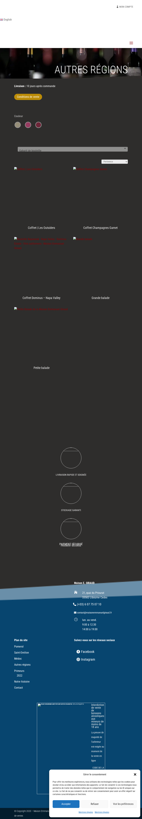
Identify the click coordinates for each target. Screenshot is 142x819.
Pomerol (19, 646)
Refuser (95, 804)
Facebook (87, 652)
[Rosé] (28, 124)
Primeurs (19, 671)
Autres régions (22, 664)
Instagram (88, 659)
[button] (135, 774)
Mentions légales (86, 812)
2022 (19, 675)
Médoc (18, 658)
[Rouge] (38, 124)
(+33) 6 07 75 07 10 (89, 604)
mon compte (126, 6)
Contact (18, 687)
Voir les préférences (123, 804)
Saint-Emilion (21, 652)
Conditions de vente (28, 96)
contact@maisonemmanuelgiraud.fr (94, 612)
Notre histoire (22, 681)
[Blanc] (17, 124)
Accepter (66, 804)
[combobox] (73, 149)
